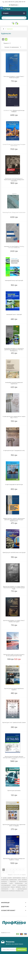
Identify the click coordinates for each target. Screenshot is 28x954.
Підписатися (21, 949)
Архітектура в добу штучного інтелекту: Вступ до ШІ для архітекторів (14, 655)
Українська (14, 5)
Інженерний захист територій (14, 314)
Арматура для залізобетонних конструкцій (14, 552)
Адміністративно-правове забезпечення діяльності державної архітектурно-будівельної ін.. (14, 520)
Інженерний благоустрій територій (14, 280)
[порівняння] (17, 83)
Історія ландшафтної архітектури (14, 484)
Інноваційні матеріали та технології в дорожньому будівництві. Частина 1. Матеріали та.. (14, 349)
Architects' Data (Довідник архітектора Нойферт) (14, 111)
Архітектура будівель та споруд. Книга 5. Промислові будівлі (14, 621)
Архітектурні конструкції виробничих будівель (14, 689)
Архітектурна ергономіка (13, 790)
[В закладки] (10, 83)
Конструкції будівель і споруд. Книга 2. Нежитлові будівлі (14, 77)
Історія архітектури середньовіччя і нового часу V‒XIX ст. (14, 417)
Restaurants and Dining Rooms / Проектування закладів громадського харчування (14, 179)
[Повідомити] (14, 695)
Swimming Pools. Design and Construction (14, 212)
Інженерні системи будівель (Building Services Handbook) (14, 247)
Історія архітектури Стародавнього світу (14, 450)
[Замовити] (14, 593)
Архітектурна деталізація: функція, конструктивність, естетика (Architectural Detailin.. (14, 758)
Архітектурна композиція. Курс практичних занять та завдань (14, 825)
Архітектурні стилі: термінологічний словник (14, 722)
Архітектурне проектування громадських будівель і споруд (14, 859)
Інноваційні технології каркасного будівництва (14, 383)
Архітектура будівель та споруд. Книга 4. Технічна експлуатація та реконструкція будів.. (14, 588)
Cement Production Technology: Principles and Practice (14, 145)
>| (13, 872)
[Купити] (14, 83)
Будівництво (10, 28)
